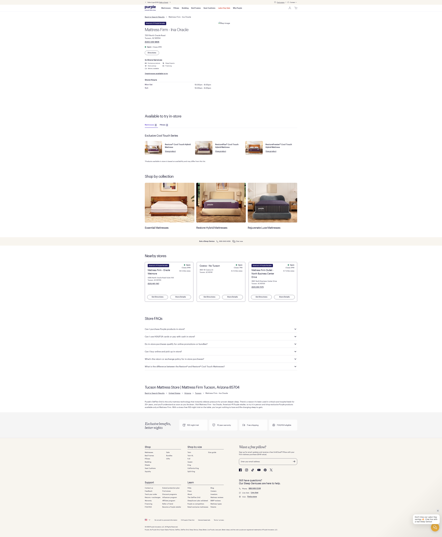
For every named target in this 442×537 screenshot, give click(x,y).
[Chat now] (233, 241)
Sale (168, 452)
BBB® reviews (216, 501)
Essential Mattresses (169, 202)
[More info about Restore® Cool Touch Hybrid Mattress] (153, 148)
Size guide (212, 452)
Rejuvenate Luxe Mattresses (272, 202)
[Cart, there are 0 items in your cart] (295, 8)
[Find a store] (275, 2)
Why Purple (237, 8)
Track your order (151, 494)
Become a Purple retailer (171, 507)
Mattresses (166, 8)
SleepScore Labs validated (198, 501)
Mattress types (216, 504)
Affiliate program (168, 501)
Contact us (149, 488)
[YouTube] (258, 470)
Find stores (166, 491)
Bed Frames (196, 8)
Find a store (280, 2)
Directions (152, 53)
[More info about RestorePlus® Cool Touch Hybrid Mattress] (203, 148)
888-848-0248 (255, 488)
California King (193, 468)
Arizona (187, 393)
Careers (213, 491)
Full (189, 459)
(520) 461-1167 (153, 284)
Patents (213, 507)
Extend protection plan (171, 488)
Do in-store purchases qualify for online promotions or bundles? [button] (176, 344)
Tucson (198, 393)
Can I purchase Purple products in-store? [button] (165, 329)
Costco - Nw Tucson (210, 265)
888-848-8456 (225, 241)
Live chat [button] (254, 492)
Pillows (176, 8)
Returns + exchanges (152, 497)
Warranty (148, 501)
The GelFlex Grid (194, 497)
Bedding (185, 8)
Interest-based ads (204, 520)
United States (174, 393)
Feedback (148, 491)
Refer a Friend (167, 504)
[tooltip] (292, 2)
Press (190, 491)
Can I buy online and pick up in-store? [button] (163, 351)
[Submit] (294, 461)
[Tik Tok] (252, 470)
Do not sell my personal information (166, 520)
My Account (289, 8)
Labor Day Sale (224, 8)
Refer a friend (163, 2)
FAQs (189, 488)
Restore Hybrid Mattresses (221, 202)
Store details (180, 297)
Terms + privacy (219, 520)
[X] (271, 470)
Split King (191, 471)
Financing (148, 504)
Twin (189, 452)
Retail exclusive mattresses (198, 507)
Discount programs (169, 494)
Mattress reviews (217, 497)
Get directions (157, 297)
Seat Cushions (209, 8)
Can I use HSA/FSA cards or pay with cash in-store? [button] (170, 336)
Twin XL (190, 456)
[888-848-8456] (217, 241)
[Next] (170, 2)
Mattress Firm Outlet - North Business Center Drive (263, 273)
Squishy (148, 471)
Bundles (169, 456)
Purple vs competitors (196, 504)
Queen (190, 462)
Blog (212, 488)
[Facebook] (240, 470)
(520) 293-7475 (258, 287)
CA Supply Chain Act (187, 520)
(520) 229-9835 (152, 42)
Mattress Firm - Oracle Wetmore (159, 272)
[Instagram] (246, 470)
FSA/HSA (148, 507)
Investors (214, 494)
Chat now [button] (239, 241)
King (189, 465)
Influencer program (169, 497)
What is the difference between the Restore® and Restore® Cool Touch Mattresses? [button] (185, 366)
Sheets (147, 465)
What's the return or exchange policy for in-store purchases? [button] (174, 359)
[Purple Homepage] (150, 8)
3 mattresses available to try (156, 74)
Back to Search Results (155, 17)
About (190, 494)
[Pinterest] (265, 470)
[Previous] (145, 2)
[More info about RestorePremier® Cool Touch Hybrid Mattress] (254, 148)
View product (170, 151)
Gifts (168, 459)
